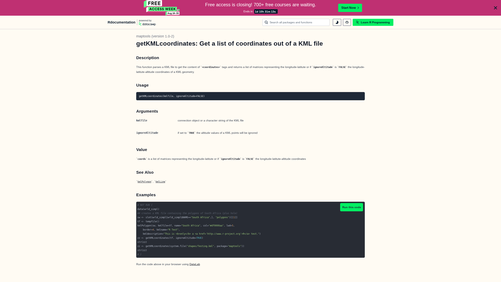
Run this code (351, 207)
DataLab (194, 264)
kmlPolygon (144, 181)
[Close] (495, 8)
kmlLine (160, 181)
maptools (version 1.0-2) (155, 36)
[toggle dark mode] (337, 22)
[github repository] (347, 22)
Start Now (348, 7)
